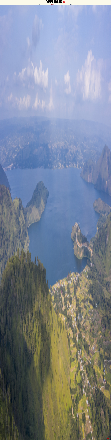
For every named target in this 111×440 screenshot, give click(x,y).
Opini (56, 4)
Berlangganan (52, 4)
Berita (55, 4)
